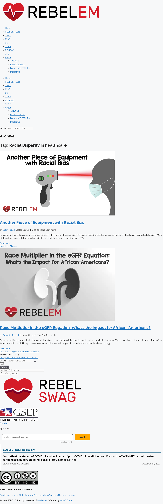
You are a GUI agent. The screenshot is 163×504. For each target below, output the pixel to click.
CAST (8, 35)
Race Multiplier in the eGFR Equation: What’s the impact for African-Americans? (75, 327)
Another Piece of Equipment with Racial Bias (42, 222)
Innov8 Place (66, 500)
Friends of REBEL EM (20, 68)
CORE (8, 46)
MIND (7, 39)
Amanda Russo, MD (12, 335)
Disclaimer (15, 72)
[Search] (35, 361)
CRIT (7, 43)
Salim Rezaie (9, 230)
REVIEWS (9, 50)
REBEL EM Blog (12, 32)
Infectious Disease (8, 246)
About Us (14, 61)
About (8, 57)
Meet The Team (17, 64)
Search (3, 128)
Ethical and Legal (8, 351)
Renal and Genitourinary (27, 351)
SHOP (8, 54)
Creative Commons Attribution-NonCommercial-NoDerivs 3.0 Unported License (37, 495)
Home (8, 28)
